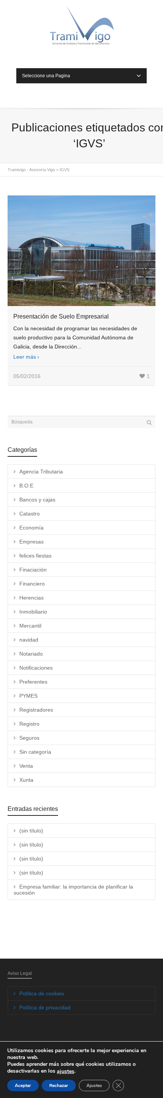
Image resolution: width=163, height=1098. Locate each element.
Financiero (32, 584)
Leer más (24, 357)
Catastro (29, 514)
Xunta (26, 780)
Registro (29, 724)
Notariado (31, 654)
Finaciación (33, 570)
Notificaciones (36, 668)
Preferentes (33, 682)
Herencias (31, 598)
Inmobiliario (33, 612)
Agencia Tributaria (41, 472)
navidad (28, 640)
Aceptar (23, 1085)
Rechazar (58, 1085)
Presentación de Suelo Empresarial (61, 316)
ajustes (65, 1071)
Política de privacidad (45, 1007)
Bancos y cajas (37, 500)
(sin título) (31, 831)
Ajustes (94, 1085)
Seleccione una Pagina (46, 75)
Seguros (29, 738)
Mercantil (30, 626)
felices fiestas (35, 556)
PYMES (28, 696)
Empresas (31, 542)
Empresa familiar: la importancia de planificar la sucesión (73, 890)
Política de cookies (41, 993)
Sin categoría (35, 752)
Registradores (36, 710)
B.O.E (26, 486)
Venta (26, 766)
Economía (31, 528)
